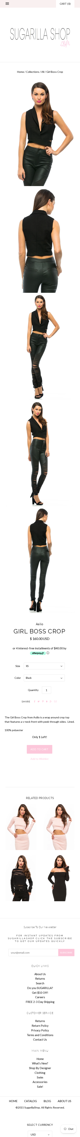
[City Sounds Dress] (59, 878)
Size (17, 666)
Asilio (39, 624)
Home (20, 71)
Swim (40, 1077)
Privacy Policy (40, 1030)
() (65, 3)
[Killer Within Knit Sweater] (21, 878)
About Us (40, 974)
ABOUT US (64, 1101)
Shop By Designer (40, 1068)
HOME (13, 1101)
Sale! (40, 1086)
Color (18, 677)
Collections (32, 71)
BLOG (47, 1101)
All (42, 71)
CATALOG (30, 1101)
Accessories (40, 1082)
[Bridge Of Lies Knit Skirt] (59, 827)
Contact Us (40, 1039)
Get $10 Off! (40, 992)
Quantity (33, 690)
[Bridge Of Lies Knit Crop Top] (21, 827)
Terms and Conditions (40, 1035)
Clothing (40, 1072)
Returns (40, 978)
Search (40, 983)
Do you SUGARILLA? (40, 988)
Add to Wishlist (40, 758)
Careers (40, 997)
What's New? (40, 1063)
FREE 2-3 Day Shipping (40, 1001)
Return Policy (40, 1025)
